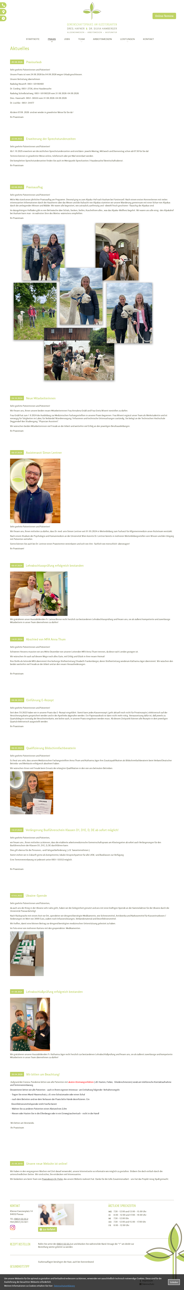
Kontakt (148, 38)
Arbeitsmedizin (102, 38)
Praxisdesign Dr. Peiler (52, 1178)
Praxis (52, 38)
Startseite (33, 38)
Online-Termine (164, 16)
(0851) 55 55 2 (21, 1218)
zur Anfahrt (49, 1229)
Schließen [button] (174, 1282)
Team (81, 38)
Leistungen (127, 38)
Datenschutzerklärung (64, 1285)
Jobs (67, 38)
